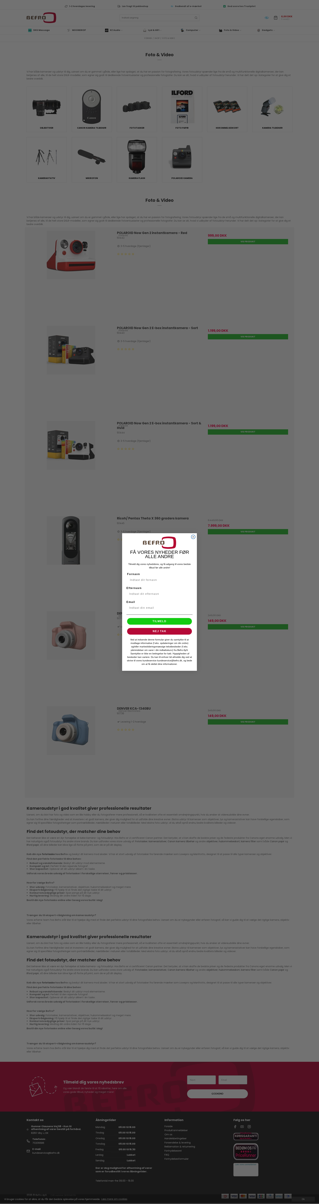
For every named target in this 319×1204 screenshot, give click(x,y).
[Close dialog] (193, 537)
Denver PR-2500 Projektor (20, 1197)
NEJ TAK (159, 631)
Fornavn (133, 574)
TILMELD (159, 621)
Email (130, 602)
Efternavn (134, 588)
